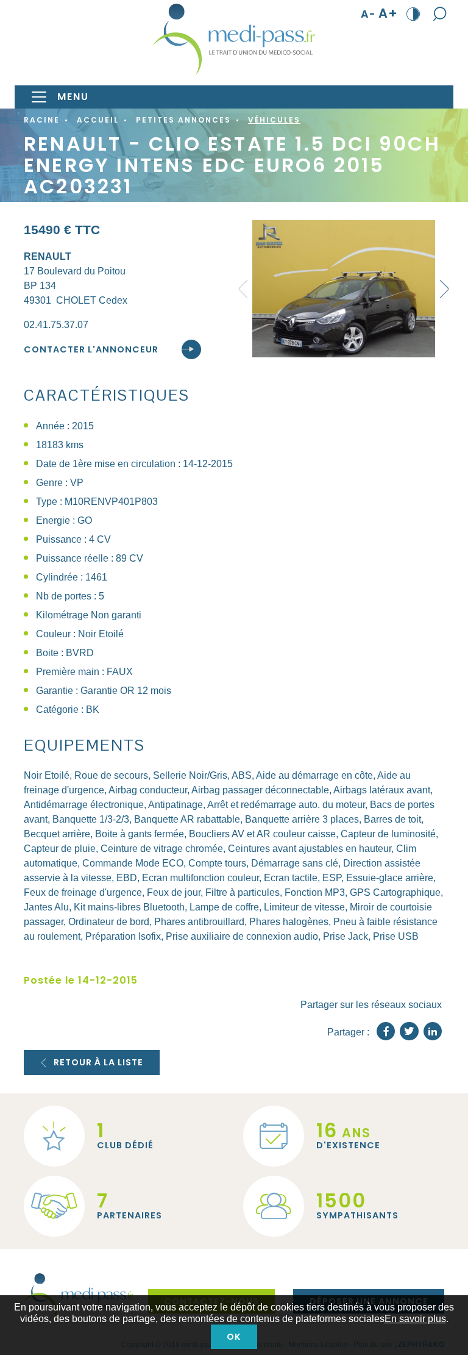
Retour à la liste (98, 1062)
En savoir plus (415, 1319)
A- (368, 13)
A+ (388, 13)
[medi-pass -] (234, 39)
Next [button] (444, 289)
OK (234, 1337)
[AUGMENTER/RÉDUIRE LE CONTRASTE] (413, 13)
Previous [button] (243, 289)
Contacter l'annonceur (91, 349)
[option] (343, 288)
